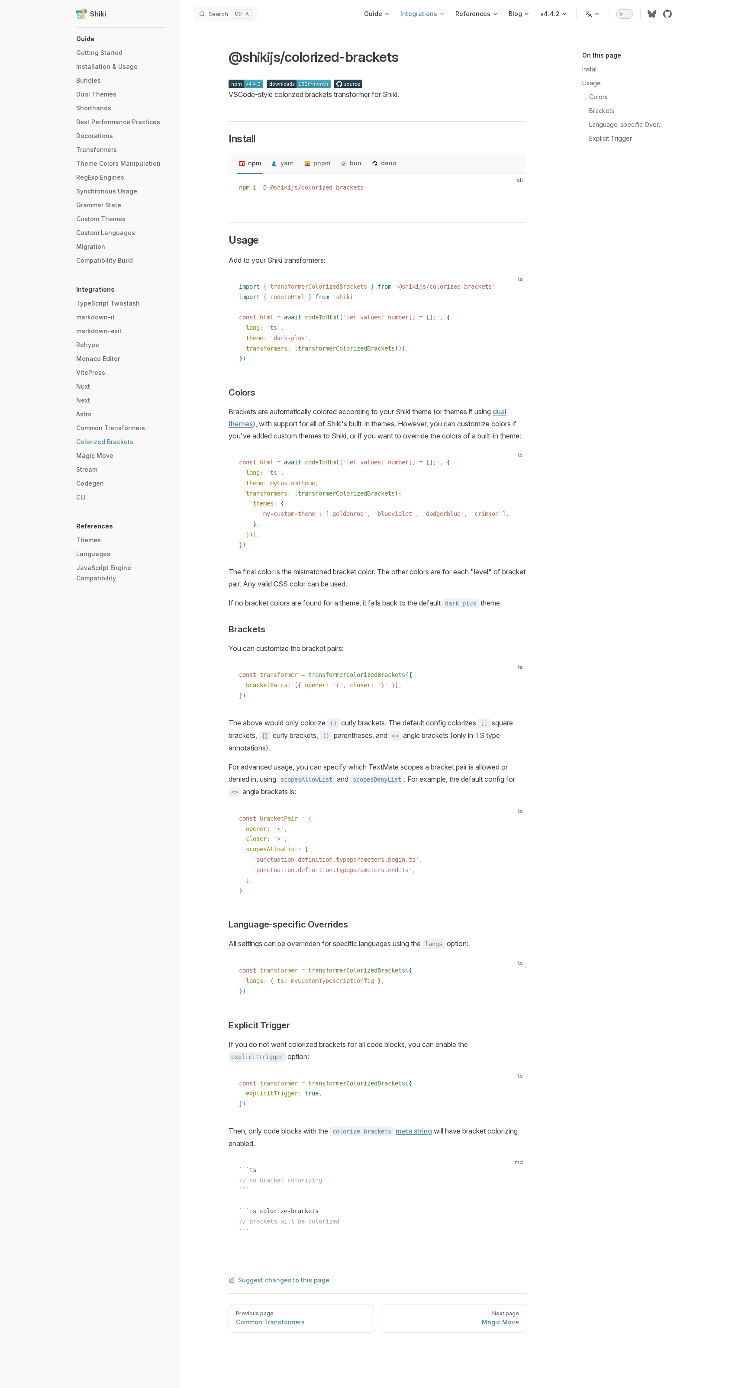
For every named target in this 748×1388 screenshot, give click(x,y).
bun (355, 163)
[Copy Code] (512, 187)
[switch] (624, 14)
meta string (414, 1131)
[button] (121, 39)
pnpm (321, 163)
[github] (667, 14)
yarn (287, 163)
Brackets (601, 110)
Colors (598, 96)
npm (254, 163)
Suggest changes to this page (283, 1280)
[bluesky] (652, 14)
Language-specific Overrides (627, 124)
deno (389, 163)
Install (590, 69)
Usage (591, 83)
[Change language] (592, 14)
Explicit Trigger (610, 138)
